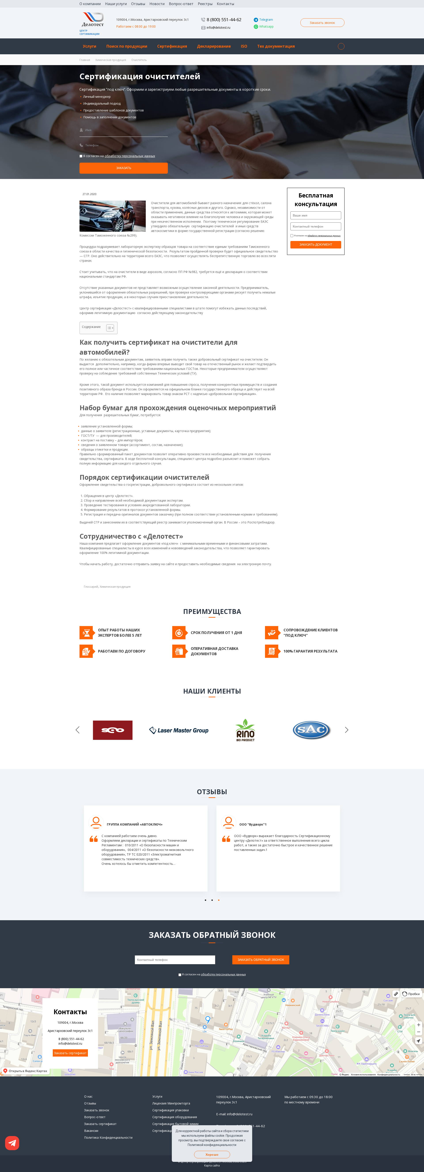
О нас (88, 1096)
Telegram (266, 19)
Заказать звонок (322, 23)
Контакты (225, 3)
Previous (77, 730)
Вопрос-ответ (181, 3)
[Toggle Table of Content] (108, 328)
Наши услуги (116, 3)
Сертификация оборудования (174, 1117)
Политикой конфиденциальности (212, 1145)
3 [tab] (217, 899)
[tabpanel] (146, 851)
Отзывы (138, 3)
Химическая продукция (110, 60)
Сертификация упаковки (170, 1110)
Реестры (205, 3)
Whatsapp (266, 26)
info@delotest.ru (218, 27)
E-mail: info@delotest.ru (234, 1114)
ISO (244, 46)
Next (346, 730)
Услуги (89, 46)
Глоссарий (91, 587)
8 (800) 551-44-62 (224, 20)
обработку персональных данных (130, 156)
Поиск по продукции (126, 46)
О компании (90, 3)
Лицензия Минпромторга (171, 1103)
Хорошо (212, 1154)
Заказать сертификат (70, 1053)
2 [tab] (211, 899)
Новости (157, 3)
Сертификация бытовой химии (175, 1124)
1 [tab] (204, 899)
